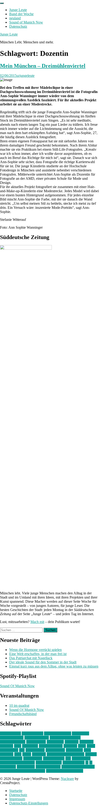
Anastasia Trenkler (57, 733)
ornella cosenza (11, 758)
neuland (15, 18)
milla (17, 754)
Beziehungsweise (12, 742)
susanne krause (73, 762)
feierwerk (72, 742)
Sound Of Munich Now (17, 686)
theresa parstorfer (48, 767)
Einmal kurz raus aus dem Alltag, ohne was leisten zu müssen (53, 666)
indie (17, 746)
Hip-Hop (6, 746)
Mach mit (37, 622)
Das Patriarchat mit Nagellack (30, 658)
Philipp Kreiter (53, 758)
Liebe (91, 746)
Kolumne (70, 746)
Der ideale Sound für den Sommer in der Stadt (42, 662)
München (39, 754)
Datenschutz (18, 26)
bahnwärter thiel (11, 738)
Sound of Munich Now (26, 22)
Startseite (15, 791)
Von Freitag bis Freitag (78, 767)
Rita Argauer (81, 758)
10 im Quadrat (10, 733)
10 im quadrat (19, 705)
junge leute (30, 746)
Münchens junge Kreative (65, 754)
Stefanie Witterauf (49, 762)
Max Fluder (74, 750)
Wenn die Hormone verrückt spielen (35, 650)
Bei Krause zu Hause (65, 738)
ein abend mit (36, 742)
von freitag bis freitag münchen (22, 771)
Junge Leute (18, 10)
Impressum (17, 799)
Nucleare (67, 779)
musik (26, 754)
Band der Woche (21, 14)
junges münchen (51, 746)
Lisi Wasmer (9, 750)
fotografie (86, 742)
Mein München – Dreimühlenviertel (42, 66)
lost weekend (35, 750)
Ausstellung (80, 733)
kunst (82, 746)
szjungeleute (26, 76)
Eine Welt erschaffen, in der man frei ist (38, 654)
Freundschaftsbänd (23, 714)
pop (68, 758)
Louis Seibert (55, 750)
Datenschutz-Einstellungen (28, 803)
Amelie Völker (32, 733)
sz (86, 762)
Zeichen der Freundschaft (64, 771)
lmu (22, 750)
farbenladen (55, 742)
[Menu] (2, 3)
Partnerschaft (32, 758)
